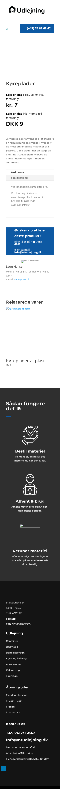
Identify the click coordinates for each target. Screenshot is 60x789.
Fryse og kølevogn (17, 658)
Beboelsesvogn (15, 652)
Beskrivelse (17, 172)
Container (12, 641)
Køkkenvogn (14, 670)
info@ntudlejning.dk (28, 252)
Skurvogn (12, 675)
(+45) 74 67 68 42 (39, 28)
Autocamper (13, 664)
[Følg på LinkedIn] (3, 768)
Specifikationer (19, 177)
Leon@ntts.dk (22, 279)
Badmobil (12, 646)
